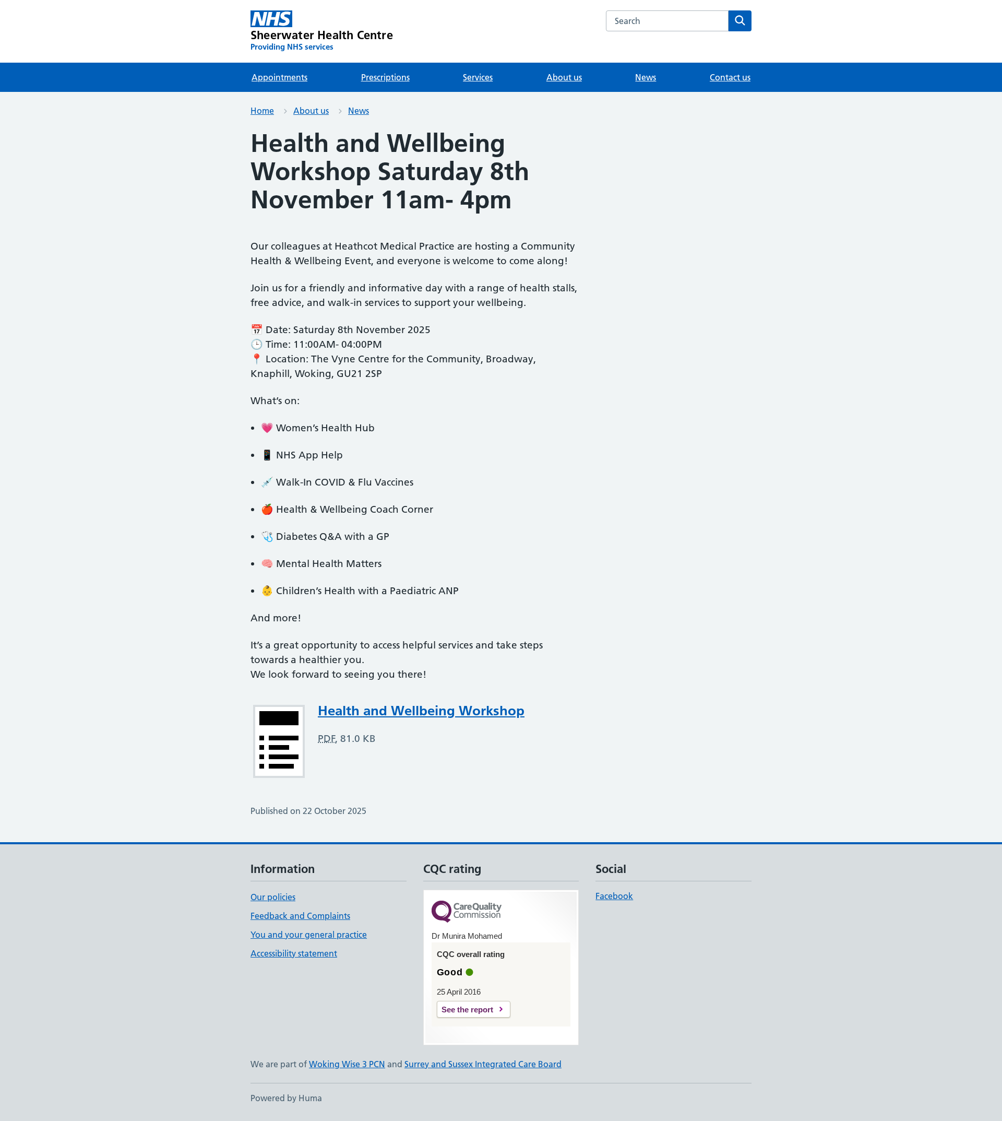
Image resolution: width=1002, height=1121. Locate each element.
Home (262, 110)
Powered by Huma (286, 1098)
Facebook (614, 896)
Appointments (279, 77)
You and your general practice (308, 934)
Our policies (272, 897)
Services (478, 77)
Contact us (730, 77)
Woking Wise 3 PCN (347, 1064)
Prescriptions (385, 77)
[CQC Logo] (467, 912)
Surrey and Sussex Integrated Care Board (483, 1064)
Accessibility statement (293, 953)
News (645, 77)
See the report (467, 1009)
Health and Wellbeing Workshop (421, 710)
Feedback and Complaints (300, 916)
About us (564, 77)
